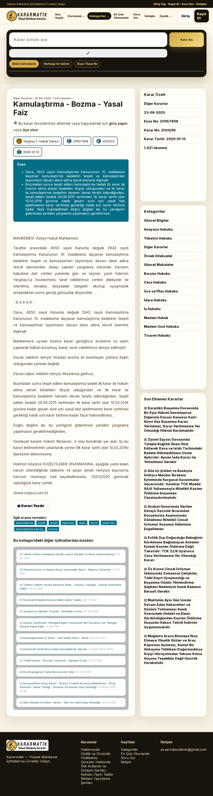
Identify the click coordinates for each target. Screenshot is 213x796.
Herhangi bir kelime (56, 63)
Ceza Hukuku (155, 282)
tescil (94, 523)
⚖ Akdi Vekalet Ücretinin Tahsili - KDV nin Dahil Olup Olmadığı (68, 702)
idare (82, 523)
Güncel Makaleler (159, 265)
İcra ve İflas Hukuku (161, 291)
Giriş (185, 16)
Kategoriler (97, 16)
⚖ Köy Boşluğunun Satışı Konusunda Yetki (55, 672)
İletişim (201, 4)
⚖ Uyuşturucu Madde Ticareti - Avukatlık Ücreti (59, 611)
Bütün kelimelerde (24, 63)
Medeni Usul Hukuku (161, 326)
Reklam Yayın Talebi (97, 774)
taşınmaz (68, 523)
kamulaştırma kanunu (30, 529)
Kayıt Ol (173, 4)
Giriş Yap (160, 4)
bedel (41, 523)
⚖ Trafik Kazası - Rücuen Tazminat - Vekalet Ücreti (61, 660)
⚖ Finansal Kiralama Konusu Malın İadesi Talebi (58, 600)
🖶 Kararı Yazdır (31, 506)
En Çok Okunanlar (121, 16)
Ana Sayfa (59, 16)
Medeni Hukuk (156, 318)
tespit (53, 523)
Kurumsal (75, 16)
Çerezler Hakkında (95, 762)
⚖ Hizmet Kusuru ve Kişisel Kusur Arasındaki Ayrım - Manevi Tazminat (70, 571)
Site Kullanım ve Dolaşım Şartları (93, 768)
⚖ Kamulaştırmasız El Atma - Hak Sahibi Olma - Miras (62, 637)
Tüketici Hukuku (158, 238)
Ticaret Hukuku (157, 335)
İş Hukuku (152, 309)
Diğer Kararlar (23, 98)
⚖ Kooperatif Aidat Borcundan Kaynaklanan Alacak (66, 649)
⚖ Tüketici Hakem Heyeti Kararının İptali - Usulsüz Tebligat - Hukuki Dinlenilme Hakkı (70, 586)
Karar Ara (187, 39)
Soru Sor (188, 4)
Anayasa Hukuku (158, 229)
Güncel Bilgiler (156, 220)
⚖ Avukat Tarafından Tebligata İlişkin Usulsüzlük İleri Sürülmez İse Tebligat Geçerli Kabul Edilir (68, 624)
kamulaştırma (24, 523)
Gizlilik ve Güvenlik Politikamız (95, 756)
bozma (53, 529)
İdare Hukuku (155, 300)
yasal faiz (109, 523)
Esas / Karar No (87, 63)
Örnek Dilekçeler (158, 256)
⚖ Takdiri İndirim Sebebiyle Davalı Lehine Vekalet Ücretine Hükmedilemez (70, 556)
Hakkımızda (90, 749)
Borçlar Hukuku (157, 273)
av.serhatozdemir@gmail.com (184, 749)
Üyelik (164, 16)
